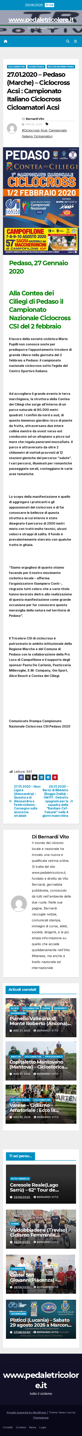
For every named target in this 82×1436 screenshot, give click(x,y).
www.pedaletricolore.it (41, 19)
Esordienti (60, 1008)
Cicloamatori (16, 66)
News (32, 1427)
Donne (46, 1008)
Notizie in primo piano (61, 66)
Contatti (8, 1427)
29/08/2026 (22, 1197)
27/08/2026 (22, 1332)
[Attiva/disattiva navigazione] (75, 41)
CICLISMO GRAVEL (20, 1100)
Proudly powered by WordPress (27, 1412)
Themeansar (41, 1417)
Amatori (16, 1056)
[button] (67, 41)
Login (42, 1427)
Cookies (21, 1427)
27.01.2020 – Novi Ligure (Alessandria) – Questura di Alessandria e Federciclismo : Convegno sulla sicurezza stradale (27, 801)
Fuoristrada (36, 66)
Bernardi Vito (35, 119)
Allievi (15, 1008)
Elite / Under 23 (20, 1178)
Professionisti (54, 1056)
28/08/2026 (22, 1242)
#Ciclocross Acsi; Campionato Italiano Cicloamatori (44, 133)
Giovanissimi (18, 1013)
